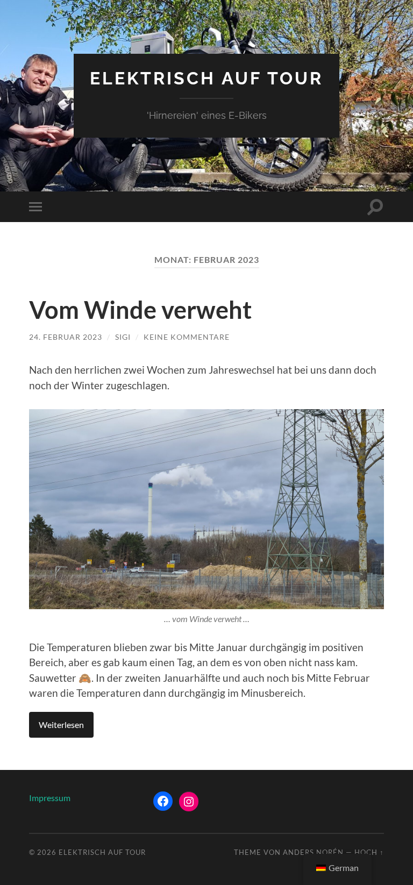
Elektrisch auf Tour (206, 78)
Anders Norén (313, 852)
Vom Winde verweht (140, 309)
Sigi (123, 336)
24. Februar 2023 (65, 336)
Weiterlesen (61, 724)
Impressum (49, 798)
